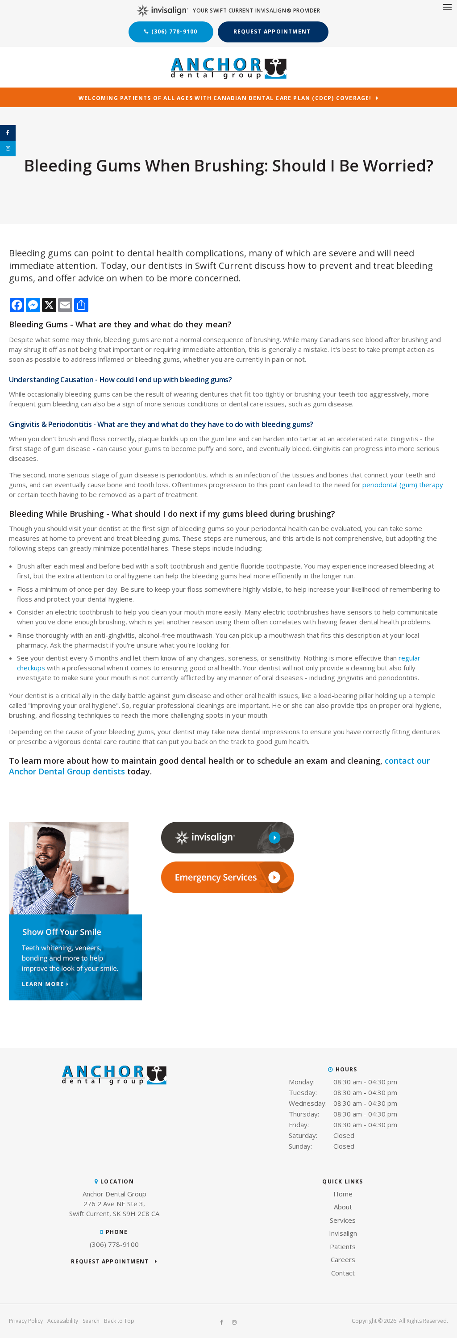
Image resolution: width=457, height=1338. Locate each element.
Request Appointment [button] (273, 31)
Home (343, 1193)
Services (343, 1220)
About (343, 1206)
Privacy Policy (26, 1321)
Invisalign (343, 1233)
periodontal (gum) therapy (402, 484)
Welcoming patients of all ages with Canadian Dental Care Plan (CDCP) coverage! (225, 98)
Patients (343, 1246)
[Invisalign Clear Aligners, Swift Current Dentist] (227, 851)
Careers (343, 1259)
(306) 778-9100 (174, 31)
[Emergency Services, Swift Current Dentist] (227, 891)
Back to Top (119, 1321)
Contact (343, 1272)
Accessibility (62, 1321)
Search (91, 1321)
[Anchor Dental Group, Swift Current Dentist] (114, 1082)
